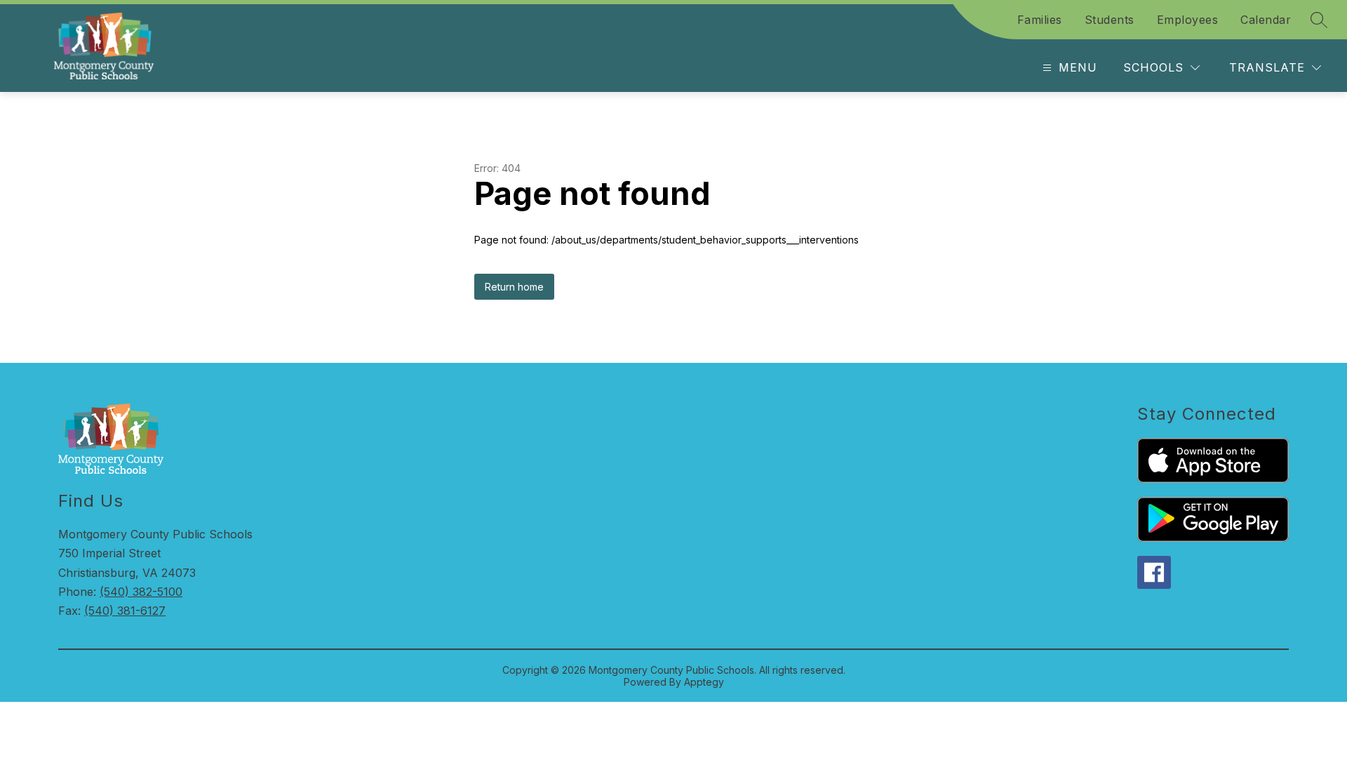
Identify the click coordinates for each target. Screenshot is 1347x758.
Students (1109, 20)
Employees (1188, 20)
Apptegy (704, 682)
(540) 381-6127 (125, 611)
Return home (514, 287)
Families (1039, 20)
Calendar (1265, 20)
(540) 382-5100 (141, 592)
